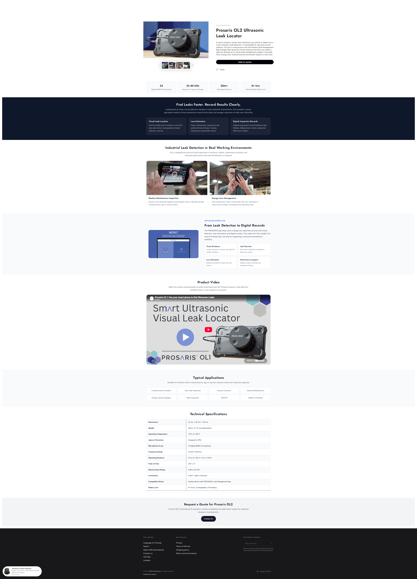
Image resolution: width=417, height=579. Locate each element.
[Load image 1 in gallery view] (165, 65)
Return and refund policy (186, 553)
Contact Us (208, 519)
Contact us (148, 553)
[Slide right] (193, 65)
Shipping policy (182, 550)
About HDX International (153, 550)
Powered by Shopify (149, 574)
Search (146, 546)
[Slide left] (158, 65)
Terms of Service (183, 546)
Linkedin (146, 560)
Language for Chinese (152, 543)
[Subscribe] (272, 543)
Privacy (179, 543)
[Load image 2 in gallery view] (172, 65)
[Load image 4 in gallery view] (186, 65)
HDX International (223, 25)
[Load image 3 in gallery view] (179, 65)
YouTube (147, 557)
